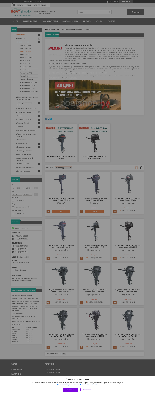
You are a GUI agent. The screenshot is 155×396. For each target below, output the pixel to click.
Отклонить (87, 390)
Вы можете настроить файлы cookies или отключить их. (76, 385)
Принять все (70, 390)
